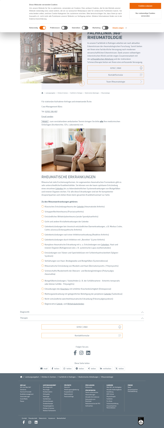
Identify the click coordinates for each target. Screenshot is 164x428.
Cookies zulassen (145, 6)
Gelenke (80, 206)
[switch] (64, 28)
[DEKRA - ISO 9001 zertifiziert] (141, 421)
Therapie (24, 317)
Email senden (47, 116)
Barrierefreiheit (61, 418)
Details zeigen (118, 28)
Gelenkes (59, 188)
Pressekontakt (33, 418)
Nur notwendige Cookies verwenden (145, 14)
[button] (44, 369)
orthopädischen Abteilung (102, 59)
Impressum (51, 418)
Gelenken (105, 244)
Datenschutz (43, 418)
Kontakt (24, 418)
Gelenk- (59, 303)
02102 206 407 (51, 111)
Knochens (64, 288)
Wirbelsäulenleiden (75, 303)
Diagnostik (24, 311)
